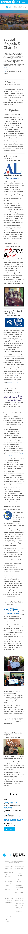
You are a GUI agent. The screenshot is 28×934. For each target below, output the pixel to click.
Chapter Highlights (19, 903)
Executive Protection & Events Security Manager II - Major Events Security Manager (13, 821)
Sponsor (8, 921)
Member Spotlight (19, 900)
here (14, 375)
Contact (8, 879)
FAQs (8, 892)
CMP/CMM (19, 875)
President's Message (19, 898)
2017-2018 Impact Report (14, 382)
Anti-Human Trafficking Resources (19, 879)
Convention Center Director (10, 802)
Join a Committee (19, 887)
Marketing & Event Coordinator (11, 814)
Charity (19, 889)
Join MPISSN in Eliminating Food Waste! (19, 907)
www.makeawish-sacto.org (12, 651)
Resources (18, 873)
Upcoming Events (19, 868)
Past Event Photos (8, 898)
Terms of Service (16, 862)
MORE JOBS (9, 829)
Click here (6, 68)
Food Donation (19, 892)
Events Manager (8, 807)
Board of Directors (8, 872)
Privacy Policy (11, 862)
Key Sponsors (8, 919)
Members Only (8, 881)
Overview (19, 870)
